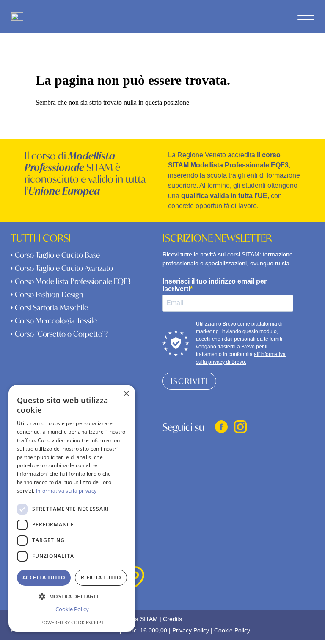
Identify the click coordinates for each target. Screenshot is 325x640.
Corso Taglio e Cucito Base (55, 255)
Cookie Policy (232, 630)
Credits (172, 618)
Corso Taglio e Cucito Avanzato (62, 268)
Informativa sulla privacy (66, 490)
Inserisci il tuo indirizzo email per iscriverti (214, 285)
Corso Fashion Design (47, 294)
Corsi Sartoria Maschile (49, 307)
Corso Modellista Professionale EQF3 (71, 281)
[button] (72, 596)
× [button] (126, 394)
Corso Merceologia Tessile (54, 321)
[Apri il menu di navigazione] (305, 16)
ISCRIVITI (189, 381)
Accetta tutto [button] (43, 577)
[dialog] (71, 508)
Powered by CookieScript (72, 622)
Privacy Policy (190, 630)
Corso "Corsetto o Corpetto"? (59, 334)
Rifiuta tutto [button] (101, 577)
